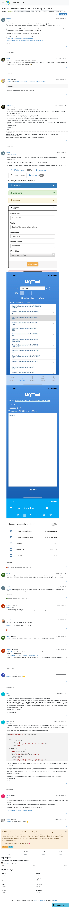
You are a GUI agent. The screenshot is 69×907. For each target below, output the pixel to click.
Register (5, 846)
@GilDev (14, 79)
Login (10, 846)
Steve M (8, 620)
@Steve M (15, 649)
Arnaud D (8, 605)
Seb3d (8, 152)
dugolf (8, 795)
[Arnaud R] (2, 863)
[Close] (66, 832)
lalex (7, 693)
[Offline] (3, 59)
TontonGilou (9, 105)
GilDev (8, 58)
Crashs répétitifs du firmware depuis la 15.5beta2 (15, 860)
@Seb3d (15, 605)
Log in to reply (63, 14)
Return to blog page (39, 900)
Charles (8, 819)
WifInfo (11, 11)
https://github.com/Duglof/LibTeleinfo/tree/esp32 (20, 810)
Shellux (8, 79)
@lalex (12, 721)
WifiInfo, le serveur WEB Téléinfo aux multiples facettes (30, 81)
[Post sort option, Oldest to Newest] (56, 14)
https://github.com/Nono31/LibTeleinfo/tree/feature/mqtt (22, 655)
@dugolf (14, 819)
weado (8, 573)
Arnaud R (6, 863)
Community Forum (18, 3)
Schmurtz (8, 674)
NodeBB (55, 900)
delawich (8, 18)
